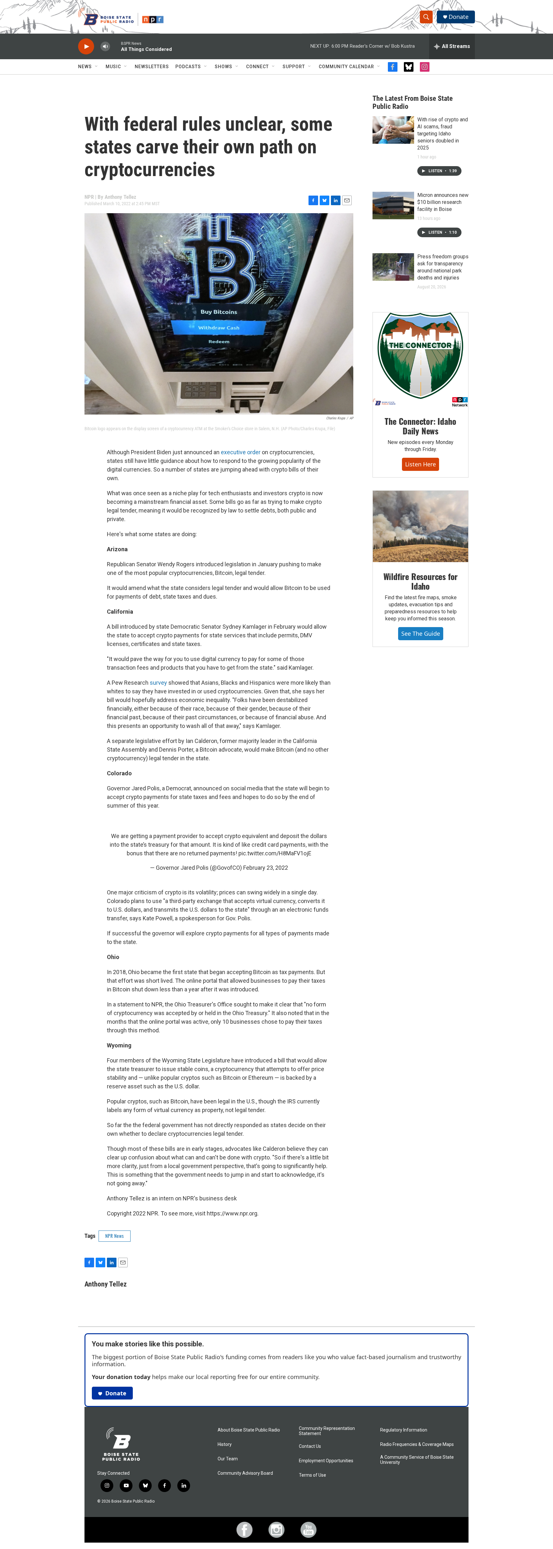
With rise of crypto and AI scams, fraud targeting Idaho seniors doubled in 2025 (442, 134)
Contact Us (310, 1446)
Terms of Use (312, 1475)
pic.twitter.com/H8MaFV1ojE (274, 853)
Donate (459, 16)
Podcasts (188, 66)
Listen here (420, 464)
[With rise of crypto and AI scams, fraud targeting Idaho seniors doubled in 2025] (393, 130)
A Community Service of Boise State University (417, 1460)
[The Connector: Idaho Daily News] (420, 359)
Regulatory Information (403, 1430)
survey (158, 682)
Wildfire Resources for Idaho (420, 581)
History (225, 1444)
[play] (86, 46)
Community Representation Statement (327, 1431)
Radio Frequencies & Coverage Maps (417, 1444)
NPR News (114, 1235)
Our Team (228, 1458)
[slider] (115, 46)
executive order (240, 452)
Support (294, 66)
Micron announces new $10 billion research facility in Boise (443, 202)
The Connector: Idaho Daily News (420, 426)
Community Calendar (346, 66)
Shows (223, 66)
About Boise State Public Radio (249, 1430)
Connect (257, 66)
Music (113, 66)
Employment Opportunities (326, 1460)
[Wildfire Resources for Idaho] (420, 526)
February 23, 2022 (265, 867)
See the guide (420, 633)
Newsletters (152, 66)
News (85, 66)
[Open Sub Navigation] (96, 66)
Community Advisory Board (245, 1473)
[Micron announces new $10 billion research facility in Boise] (393, 205)
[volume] (105, 46)
